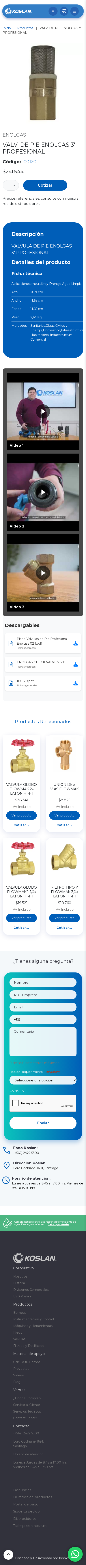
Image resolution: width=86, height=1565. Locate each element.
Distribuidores (24, 1518)
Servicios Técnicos (27, 1411)
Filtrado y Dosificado (28, 1346)
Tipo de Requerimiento (35, 1071)
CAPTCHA (16, 1090)
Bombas (19, 1313)
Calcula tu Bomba (27, 1362)
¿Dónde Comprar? (27, 1398)
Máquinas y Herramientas (32, 1326)
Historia (19, 1283)
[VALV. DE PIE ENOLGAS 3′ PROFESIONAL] (43, 84)
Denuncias (22, 1490)
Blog (17, 1382)
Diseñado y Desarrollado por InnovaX (43, 1558)
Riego (17, 1332)
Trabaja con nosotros (30, 1526)
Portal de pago (25, 1504)
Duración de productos (32, 1497)
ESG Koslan (22, 1296)
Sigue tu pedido (26, 1511)
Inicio (7, 28)
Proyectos (21, 1369)
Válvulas (19, 1339)
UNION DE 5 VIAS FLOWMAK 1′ (64, 789)
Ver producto (21, 815)
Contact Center (25, 1418)
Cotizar (45, 185)
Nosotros (20, 1276)
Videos (18, 1375)
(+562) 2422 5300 (26, 1433)
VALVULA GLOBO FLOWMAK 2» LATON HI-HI (21, 789)
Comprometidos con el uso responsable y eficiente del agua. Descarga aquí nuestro (45, 1223)
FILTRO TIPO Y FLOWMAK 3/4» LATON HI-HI (64, 891)
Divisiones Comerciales (31, 1290)
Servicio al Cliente (26, 1405)
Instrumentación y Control (33, 1319)
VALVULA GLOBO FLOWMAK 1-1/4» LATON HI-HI (21, 891)
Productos (25, 28)
